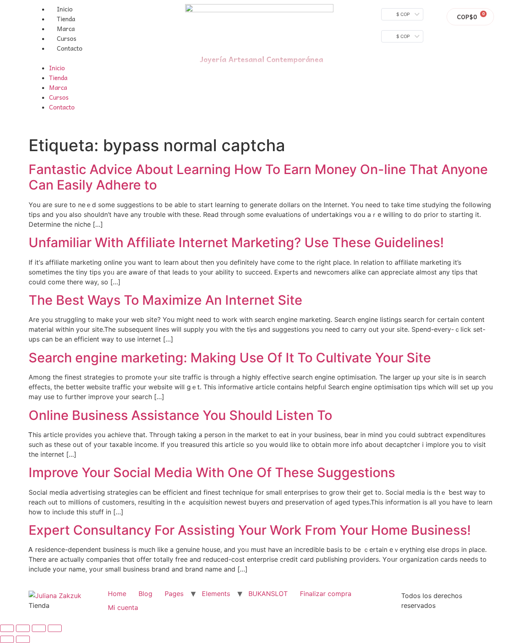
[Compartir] (23, 628)
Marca (66, 28)
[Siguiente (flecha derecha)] (23, 639)
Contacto (70, 48)
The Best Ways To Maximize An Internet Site (165, 300)
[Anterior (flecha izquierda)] (7, 639)
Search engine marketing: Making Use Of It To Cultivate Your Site (230, 358)
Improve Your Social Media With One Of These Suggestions (212, 472)
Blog (145, 593)
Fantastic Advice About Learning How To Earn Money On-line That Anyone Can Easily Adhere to (258, 177)
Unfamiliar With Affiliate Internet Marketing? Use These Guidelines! (236, 242)
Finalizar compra (325, 593)
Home (117, 593)
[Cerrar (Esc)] (7, 628)
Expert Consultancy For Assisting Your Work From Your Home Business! (250, 530)
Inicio (65, 9)
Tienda (66, 19)
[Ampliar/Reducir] (55, 628)
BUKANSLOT (268, 593)
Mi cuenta (123, 607)
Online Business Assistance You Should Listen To (180, 415)
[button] (97, 58)
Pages (174, 593)
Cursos (66, 38)
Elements (216, 593)
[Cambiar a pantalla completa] (39, 628)
